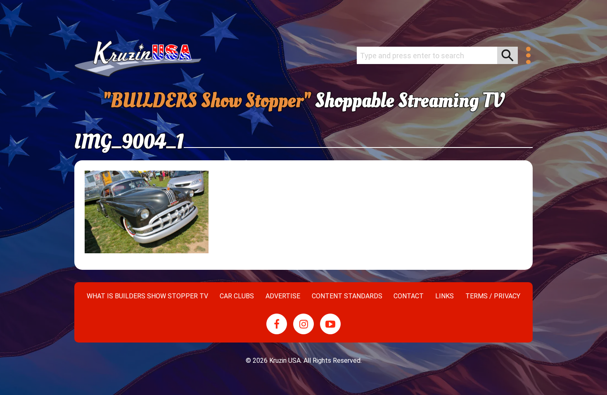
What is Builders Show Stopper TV (147, 296)
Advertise (283, 296)
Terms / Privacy (492, 296)
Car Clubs (237, 296)
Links (444, 296)
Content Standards (347, 296)
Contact (409, 296)
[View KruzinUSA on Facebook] (276, 324)
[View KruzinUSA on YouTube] (330, 324)
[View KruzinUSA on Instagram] (303, 324)
